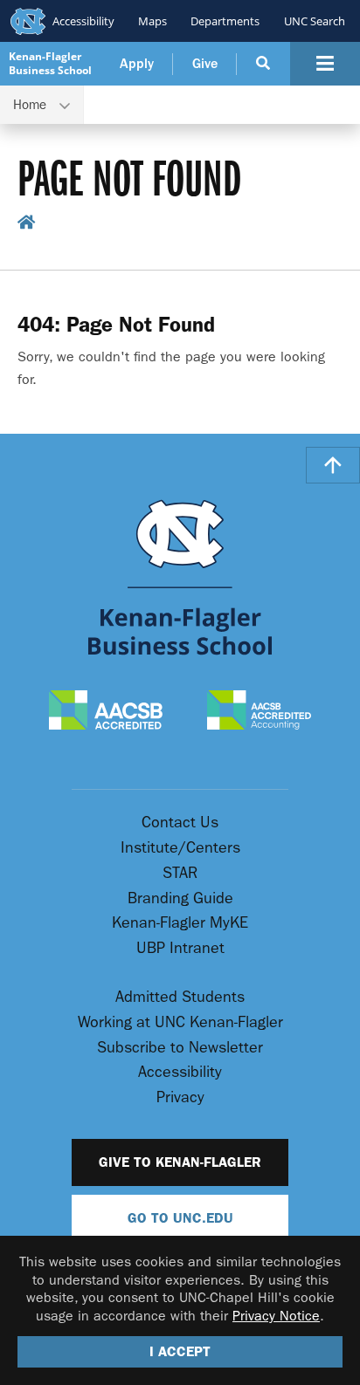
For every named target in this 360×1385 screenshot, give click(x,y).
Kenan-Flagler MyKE (180, 923)
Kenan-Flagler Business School (50, 63)
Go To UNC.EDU (180, 1218)
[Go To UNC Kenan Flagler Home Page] (180, 577)
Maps (152, 21)
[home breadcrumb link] (26, 226)
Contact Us (180, 822)
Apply (137, 64)
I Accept (180, 1351)
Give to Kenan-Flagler (180, 1162)
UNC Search (314, 21)
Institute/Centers (180, 848)
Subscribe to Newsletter (180, 1048)
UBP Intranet (180, 948)
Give (205, 64)
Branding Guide (180, 898)
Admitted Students (180, 997)
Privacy (180, 1097)
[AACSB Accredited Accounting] (259, 711)
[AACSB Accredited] (106, 711)
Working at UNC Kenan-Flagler (180, 1022)
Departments (225, 21)
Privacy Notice (276, 1315)
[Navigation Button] (325, 64)
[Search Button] (263, 64)
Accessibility (83, 21)
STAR (180, 873)
